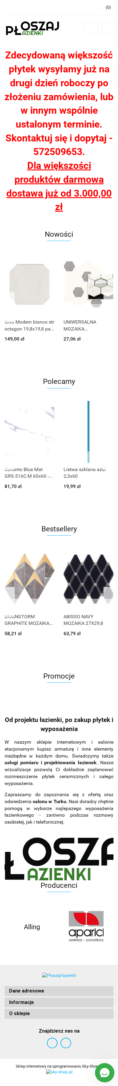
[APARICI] (86, 927)
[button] (59, 991)
